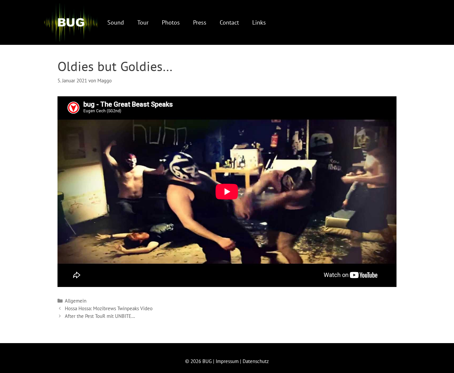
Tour (143, 22)
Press (199, 22)
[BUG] (71, 22)
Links (259, 22)
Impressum (227, 361)
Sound (115, 22)
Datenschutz (256, 361)
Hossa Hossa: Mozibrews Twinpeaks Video (109, 308)
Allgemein (75, 300)
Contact (229, 22)
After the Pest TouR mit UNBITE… (100, 316)
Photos (171, 22)
